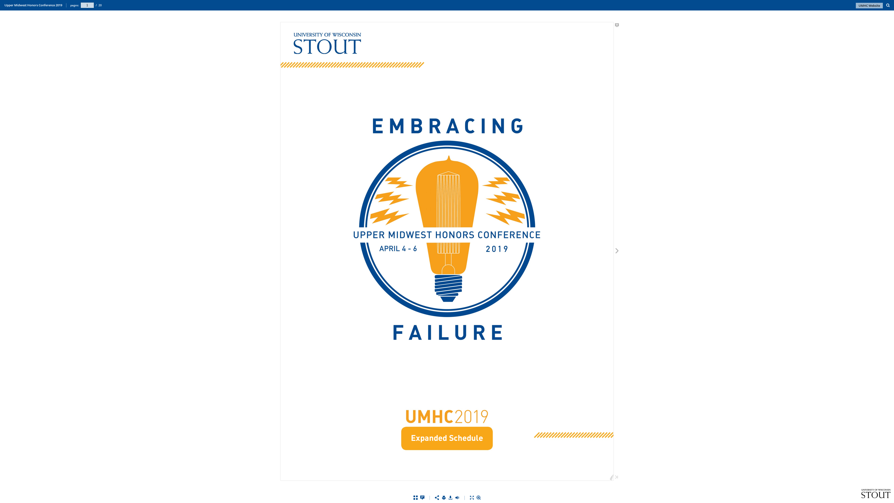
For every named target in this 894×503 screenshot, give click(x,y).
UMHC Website (869, 5)
